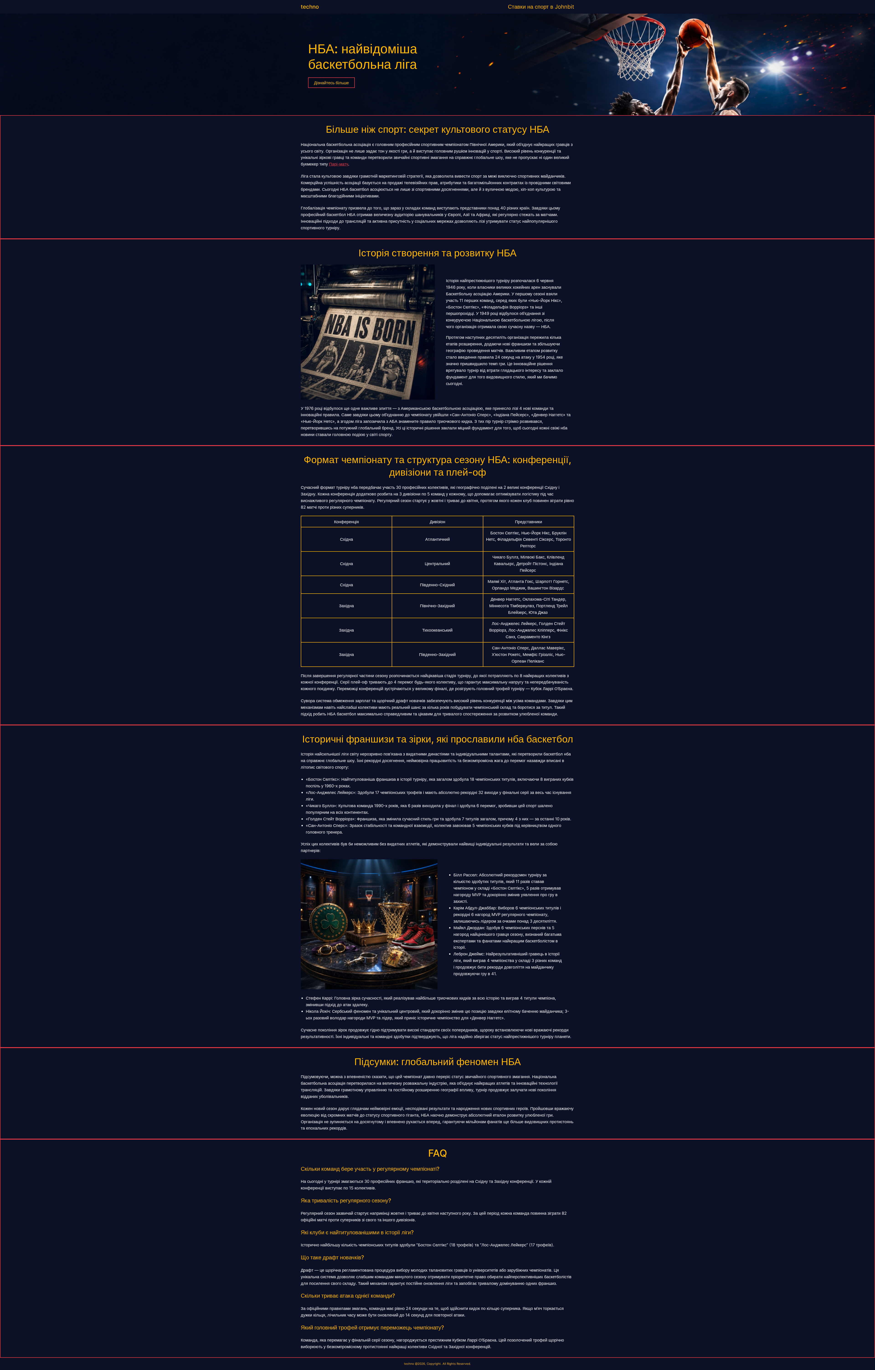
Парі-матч (338, 163)
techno (310, 6)
